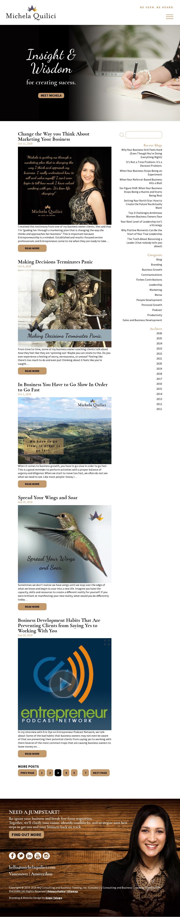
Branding (156, 264)
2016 (159, 383)
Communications (151, 274)
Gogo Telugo (53, 897)
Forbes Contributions (149, 279)
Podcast (157, 310)
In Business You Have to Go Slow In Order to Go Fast (63, 387)
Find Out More (26, 834)
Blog (159, 259)
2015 (159, 388)
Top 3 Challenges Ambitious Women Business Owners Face (144, 214)
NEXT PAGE (100, 773)
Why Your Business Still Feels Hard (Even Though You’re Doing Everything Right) (141, 153)
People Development (149, 300)
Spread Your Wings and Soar (48, 497)
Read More (32, 248)
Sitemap (72, 891)
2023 (159, 348)
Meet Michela (51, 95)
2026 (159, 333)
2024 (159, 343)
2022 (159, 353)
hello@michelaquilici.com (32, 867)
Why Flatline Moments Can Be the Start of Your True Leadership (141, 232)
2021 (159, 358)
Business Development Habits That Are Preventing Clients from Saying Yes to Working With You (59, 625)
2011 (159, 409)
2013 (159, 399)
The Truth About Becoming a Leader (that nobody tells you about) (144, 242)
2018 (159, 373)
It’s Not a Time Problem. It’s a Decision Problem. (144, 163)
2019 (159, 368)
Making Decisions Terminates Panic (55, 262)
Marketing (156, 289)
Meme (158, 295)
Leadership (155, 284)
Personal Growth (152, 305)
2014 (159, 394)
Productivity (154, 315)
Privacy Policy (56, 891)
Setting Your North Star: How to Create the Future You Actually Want (143, 204)
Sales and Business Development (142, 320)
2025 (159, 338)
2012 (159, 404)
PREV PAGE (27, 773)
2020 (159, 363)
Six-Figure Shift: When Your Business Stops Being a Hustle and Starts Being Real (141, 191)
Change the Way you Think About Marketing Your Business (53, 136)
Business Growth (152, 269)
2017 (159, 379)
